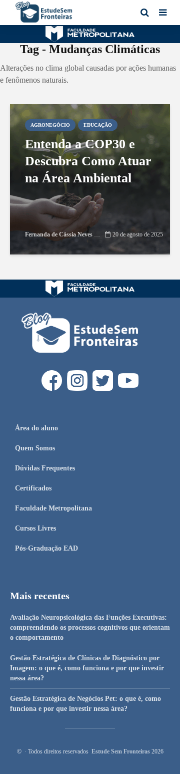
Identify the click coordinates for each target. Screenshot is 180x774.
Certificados (33, 488)
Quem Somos (35, 448)
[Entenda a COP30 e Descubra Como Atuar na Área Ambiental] (90, 178)
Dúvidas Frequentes (45, 468)
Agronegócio (50, 125)
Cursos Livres (35, 528)
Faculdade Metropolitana (53, 508)
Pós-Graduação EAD (46, 548)
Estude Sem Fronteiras (121, 751)
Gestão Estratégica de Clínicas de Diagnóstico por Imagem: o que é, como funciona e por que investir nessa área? (87, 668)
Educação (98, 125)
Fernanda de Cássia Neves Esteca (67, 234)
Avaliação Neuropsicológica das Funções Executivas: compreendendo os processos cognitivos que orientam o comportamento (90, 627)
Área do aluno (36, 428)
